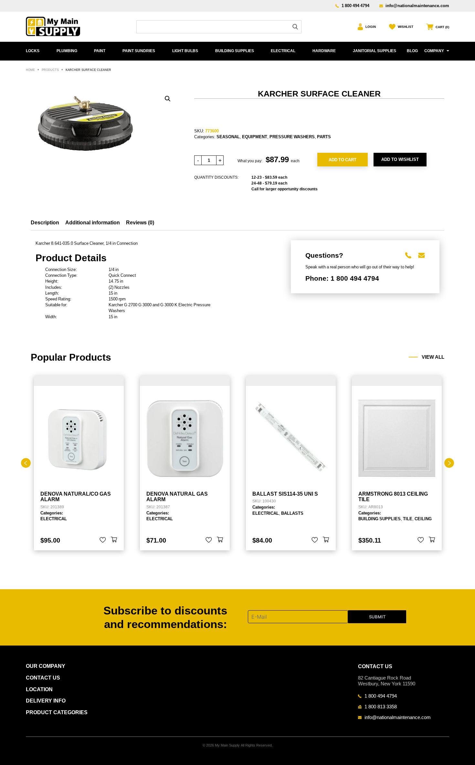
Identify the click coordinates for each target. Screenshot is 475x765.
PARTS (324, 137)
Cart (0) (442, 27)
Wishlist (405, 26)
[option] (79, 463)
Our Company (45, 666)
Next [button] (449, 463)
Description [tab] (45, 222)
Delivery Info (46, 700)
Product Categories (57, 712)
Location (39, 689)
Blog (412, 51)
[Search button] (295, 27)
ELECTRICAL (283, 51)
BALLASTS (292, 513)
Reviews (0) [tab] (140, 222)
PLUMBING (67, 51)
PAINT (99, 51)
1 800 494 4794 (355, 5)
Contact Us (43, 678)
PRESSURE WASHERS (292, 137)
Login (370, 26)
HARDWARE (324, 51)
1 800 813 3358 (380, 706)
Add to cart (342, 160)
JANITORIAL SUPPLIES (374, 51)
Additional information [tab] (92, 222)
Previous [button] (26, 463)
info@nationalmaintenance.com (417, 5)
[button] (168, 99)
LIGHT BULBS (185, 51)
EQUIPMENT (254, 137)
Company (434, 51)
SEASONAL (228, 137)
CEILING (423, 519)
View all (433, 357)
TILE (407, 519)
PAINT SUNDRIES (138, 51)
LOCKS (32, 51)
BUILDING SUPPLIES (234, 51)
